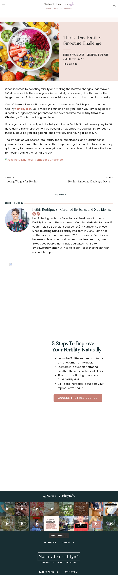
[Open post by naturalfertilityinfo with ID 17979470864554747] (66, 509)
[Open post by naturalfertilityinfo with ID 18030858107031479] (81, 509)
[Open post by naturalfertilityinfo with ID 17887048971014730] (37, 523)
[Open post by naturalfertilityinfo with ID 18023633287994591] (96, 509)
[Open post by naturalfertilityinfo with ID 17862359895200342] (110, 509)
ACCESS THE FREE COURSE (77, 398)
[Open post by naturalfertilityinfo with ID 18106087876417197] (22, 509)
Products (68, 542)
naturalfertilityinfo (7, 505)
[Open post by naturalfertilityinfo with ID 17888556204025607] (51, 523)
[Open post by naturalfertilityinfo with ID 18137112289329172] (66, 523)
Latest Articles (48, 572)
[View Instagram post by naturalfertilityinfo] (12, 514)
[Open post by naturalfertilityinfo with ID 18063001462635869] (7, 509)
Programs (50, 542)
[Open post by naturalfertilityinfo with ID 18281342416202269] (96, 523)
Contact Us (71, 572)
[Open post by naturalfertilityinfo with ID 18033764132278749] (22, 523)
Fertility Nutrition (59, 194)
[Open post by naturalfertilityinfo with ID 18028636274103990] (81, 523)
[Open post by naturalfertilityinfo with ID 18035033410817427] (51, 509)
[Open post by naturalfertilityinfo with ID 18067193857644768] (110, 523)
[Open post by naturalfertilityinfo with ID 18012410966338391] (7, 523)
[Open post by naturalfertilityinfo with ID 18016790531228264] (37, 509)
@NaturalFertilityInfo (59, 496)
